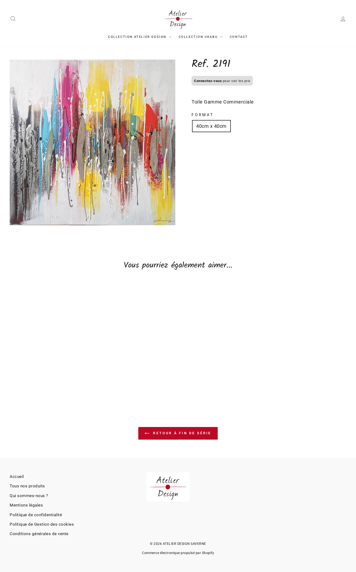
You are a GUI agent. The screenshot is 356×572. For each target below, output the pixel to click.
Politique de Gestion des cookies (42, 524)
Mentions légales (26, 505)
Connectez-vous (208, 81)
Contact (239, 37)
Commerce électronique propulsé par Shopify (178, 553)
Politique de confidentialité (36, 514)
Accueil (17, 476)
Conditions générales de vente (39, 533)
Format (203, 115)
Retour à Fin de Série (181, 433)
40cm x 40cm (211, 126)
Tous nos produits (27, 485)
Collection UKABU (199, 37)
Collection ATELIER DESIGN (138, 37)
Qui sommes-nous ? (29, 495)
